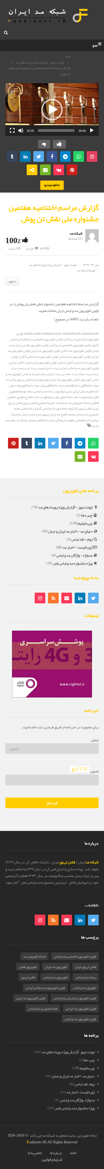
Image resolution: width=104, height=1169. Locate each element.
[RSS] (53, 598)
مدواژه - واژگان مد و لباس (74, 555)
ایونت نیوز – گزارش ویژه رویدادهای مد (68, 1052)
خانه (68, 57)
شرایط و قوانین (52, 1159)
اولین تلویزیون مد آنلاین (76, 350)
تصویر (94, 771)
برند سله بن (69, 374)
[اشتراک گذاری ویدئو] (32, 169)
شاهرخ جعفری (25, 397)
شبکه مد (76, 233)
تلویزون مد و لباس (84, 987)
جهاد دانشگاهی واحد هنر (24, 385)
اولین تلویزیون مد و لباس (74, 356)
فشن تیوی (84, 408)
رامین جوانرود (64, 391)
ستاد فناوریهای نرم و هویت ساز (54, 397)
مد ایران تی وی (51, 414)
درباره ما (56, 1152)
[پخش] (91, 130)
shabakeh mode (51, 333)
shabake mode (32, 333)
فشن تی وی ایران (85, 967)
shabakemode (90, 333)
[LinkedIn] (80, 598)
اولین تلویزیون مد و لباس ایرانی (45, 987)
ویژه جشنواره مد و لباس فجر (72, 563)
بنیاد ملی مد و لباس (34, 374)
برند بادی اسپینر (47, 368)
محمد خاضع (68, 414)
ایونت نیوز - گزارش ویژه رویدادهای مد (40, 62)
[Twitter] (93, 598)
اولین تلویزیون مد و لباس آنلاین (38, 356)
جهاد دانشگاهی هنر (52, 385)
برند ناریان (54, 374)
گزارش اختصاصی (31, 408)
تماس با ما (35, 1152)
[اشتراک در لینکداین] (25, 156)
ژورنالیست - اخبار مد (77, 547)
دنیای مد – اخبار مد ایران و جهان (73, 1076)
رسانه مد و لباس (44, 391)
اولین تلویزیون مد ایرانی (81, 1008)
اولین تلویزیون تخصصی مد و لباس (70, 345)
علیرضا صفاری (46, 403)
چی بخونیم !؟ (83, 523)
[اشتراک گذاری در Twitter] (38, 156)
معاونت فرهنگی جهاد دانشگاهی (55, 420)
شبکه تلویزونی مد (79, 403)
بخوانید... (92, 904)
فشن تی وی (30, 403)
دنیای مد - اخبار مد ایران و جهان (70, 531)
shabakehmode (71, 333)
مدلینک (16, 414)
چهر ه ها (87, 515)
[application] (52, 109)
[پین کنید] (72, 169)
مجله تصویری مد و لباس (43, 1008)
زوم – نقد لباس (85, 1084)
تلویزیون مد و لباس (37, 379)
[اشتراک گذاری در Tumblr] (12, 156)
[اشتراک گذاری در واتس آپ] (78, 156)
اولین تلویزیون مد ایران (45, 350)
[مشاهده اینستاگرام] (92, 156)
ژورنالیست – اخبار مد (80, 1092)
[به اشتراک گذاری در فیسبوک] (52, 156)
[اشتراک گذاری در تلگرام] (65, 156)
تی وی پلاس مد (15, 379)
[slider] (56, 130)
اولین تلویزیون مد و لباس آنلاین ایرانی (33, 362)
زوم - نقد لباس (82, 539)
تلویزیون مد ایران (61, 379)
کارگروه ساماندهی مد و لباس (60, 408)
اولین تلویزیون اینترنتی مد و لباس (74, 998)
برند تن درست (27, 368)
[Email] (66, 598)
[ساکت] (20, 130)
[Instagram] (40, 598)
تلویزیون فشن (82, 379)
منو (95, 45)
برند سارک (85, 374)
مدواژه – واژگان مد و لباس (77, 1100)
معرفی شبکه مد (25, 420)
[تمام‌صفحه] (12, 130)
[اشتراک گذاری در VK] (58, 169)
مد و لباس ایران (31, 414)
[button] (52, 109)
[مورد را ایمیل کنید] (45, 169)
